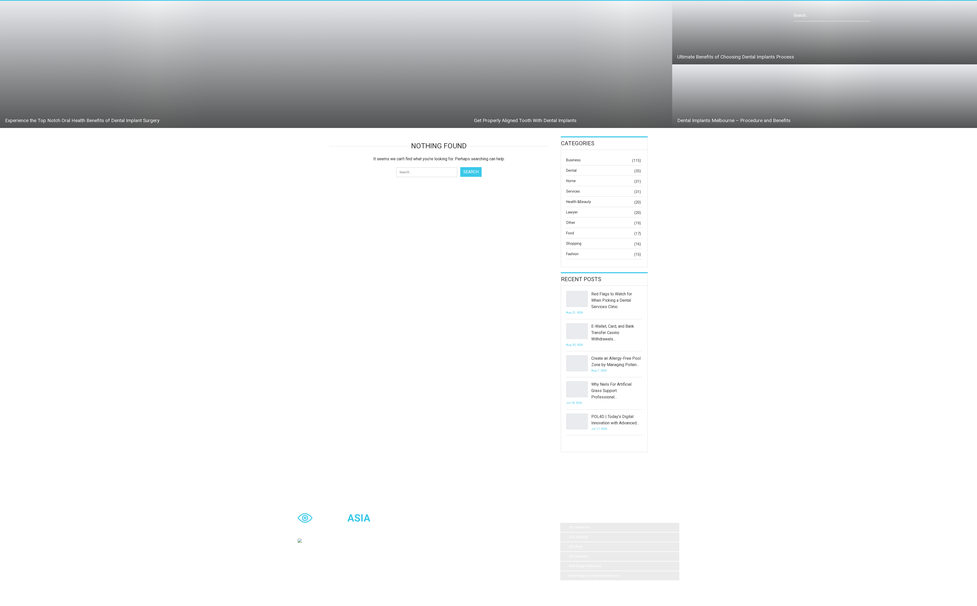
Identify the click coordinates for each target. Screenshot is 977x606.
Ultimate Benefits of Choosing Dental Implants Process (735, 57)
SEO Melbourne (579, 527)
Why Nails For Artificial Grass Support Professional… (611, 390)
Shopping (573, 243)
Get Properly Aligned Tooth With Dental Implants (525, 120)
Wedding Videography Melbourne (456, 548)
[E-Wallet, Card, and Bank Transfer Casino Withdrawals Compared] (577, 331)
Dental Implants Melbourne (452, 538)
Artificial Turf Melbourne (449, 528)
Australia (528, 538)
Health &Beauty (578, 202)
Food (570, 233)
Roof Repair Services (447, 558)
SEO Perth (576, 547)
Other (570, 223)
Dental (571, 170)
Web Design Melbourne (585, 566)
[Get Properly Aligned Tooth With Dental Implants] (570, 64)
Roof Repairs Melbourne (450, 568)
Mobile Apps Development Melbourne (595, 576)
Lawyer (572, 212)
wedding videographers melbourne (511, 548)
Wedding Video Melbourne (492, 528)
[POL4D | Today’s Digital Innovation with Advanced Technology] (577, 421)
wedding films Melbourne (496, 538)
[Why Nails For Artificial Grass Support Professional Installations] (577, 389)
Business (573, 160)
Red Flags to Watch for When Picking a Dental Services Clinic (611, 300)
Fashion (572, 254)
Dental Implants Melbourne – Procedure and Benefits (734, 120)
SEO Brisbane (578, 556)
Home (571, 181)
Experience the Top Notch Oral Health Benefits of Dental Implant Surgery (82, 120)
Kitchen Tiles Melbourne (487, 558)
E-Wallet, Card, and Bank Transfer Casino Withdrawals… (612, 332)
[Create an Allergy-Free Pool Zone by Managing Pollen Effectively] (577, 363)
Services (573, 191)
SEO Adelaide (578, 537)
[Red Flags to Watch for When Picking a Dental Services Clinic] (577, 299)
